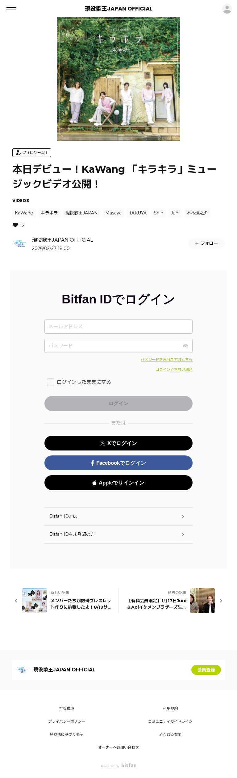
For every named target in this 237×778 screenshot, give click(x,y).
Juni (175, 213)
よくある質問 (170, 734)
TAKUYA (138, 213)
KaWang (24, 213)
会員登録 (206, 670)
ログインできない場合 (174, 369)
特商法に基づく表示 (66, 734)
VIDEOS (20, 200)
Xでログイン (122, 443)
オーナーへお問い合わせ (118, 747)
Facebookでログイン (121, 463)
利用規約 (170, 708)
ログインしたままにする (84, 382)
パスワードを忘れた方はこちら (167, 359)
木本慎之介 (197, 213)
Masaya (113, 213)
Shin (158, 213)
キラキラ (49, 213)
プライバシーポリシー (66, 721)
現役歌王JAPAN (81, 213)
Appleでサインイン (121, 483)
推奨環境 (66, 708)
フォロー (209, 243)
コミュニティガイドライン (170, 721)
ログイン (227, 9)
